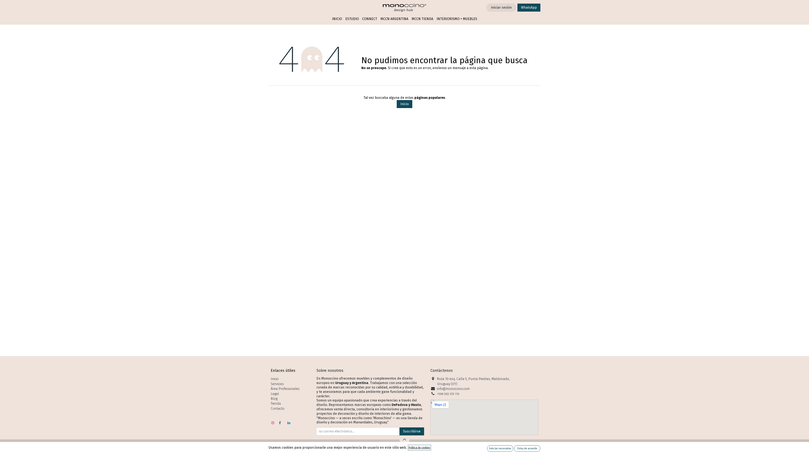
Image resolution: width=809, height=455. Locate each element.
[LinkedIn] (288, 422)
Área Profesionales (285, 389)
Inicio (404, 104)
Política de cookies (419, 447)
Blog (274, 399)
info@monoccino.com (453, 389)
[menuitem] (337, 19)
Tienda (276, 403)
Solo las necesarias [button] (500, 448)
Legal (275, 394)
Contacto (277, 409)
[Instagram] (272, 422)
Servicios (277, 384)
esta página (478, 68)
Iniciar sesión (501, 7)
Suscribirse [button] (412, 431)
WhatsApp (529, 7)
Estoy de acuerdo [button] (527, 448)
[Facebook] (280, 422)
